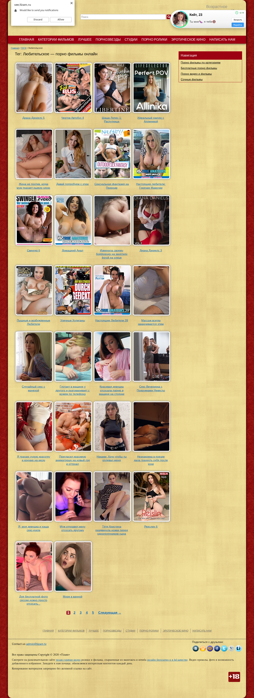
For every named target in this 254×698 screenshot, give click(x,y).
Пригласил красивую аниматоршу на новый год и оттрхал (73, 460)
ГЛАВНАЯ (26, 39)
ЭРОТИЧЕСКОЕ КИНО (188, 39)
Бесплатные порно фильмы (199, 68)
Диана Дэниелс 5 (33, 117)
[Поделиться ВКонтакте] (195, 648)
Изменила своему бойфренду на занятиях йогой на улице (111, 254)
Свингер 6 (33, 250)
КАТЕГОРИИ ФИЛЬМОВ (56, 39)
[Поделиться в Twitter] (224, 648)
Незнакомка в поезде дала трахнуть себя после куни (151, 460)
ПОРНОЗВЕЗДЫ (108, 39)
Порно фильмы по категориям (200, 62)
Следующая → (109, 612)
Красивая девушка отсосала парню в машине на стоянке (111, 390)
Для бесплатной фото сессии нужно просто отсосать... (33, 600)
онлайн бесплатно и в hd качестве (167, 660)
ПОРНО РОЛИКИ (154, 39)
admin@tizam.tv (36, 643)
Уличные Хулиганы (72, 320)
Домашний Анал (72, 250)
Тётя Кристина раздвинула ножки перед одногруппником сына (111, 530)
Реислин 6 (151, 526)
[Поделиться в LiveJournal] (231, 648)
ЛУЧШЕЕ (85, 39)
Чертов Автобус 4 (72, 117)
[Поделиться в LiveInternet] (238, 648)
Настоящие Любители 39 (111, 320)
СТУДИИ (131, 39)
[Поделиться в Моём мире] (210, 648)
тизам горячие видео (68, 660)
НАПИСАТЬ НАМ (222, 39)
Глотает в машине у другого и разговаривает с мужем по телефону (72, 390)
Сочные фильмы (192, 79)
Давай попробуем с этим (72, 184)
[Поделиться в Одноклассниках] (203, 648)
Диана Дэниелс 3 (151, 250)
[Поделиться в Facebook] (217, 648)
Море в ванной (72, 596)
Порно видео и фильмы (196, 73)
